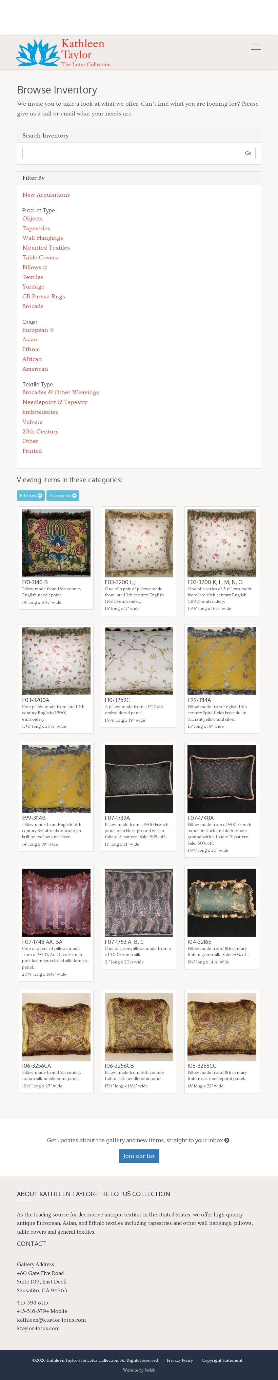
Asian (30, 339)
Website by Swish (139, 1370)
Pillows (31, 267)
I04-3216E (199, 941)
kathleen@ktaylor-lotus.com (51, 1320)
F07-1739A (117, 817)
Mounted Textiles (46, 247)
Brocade (33, 306)
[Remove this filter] (45, 267)
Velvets (32, 421)
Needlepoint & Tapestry (54, 402)
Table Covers (40, 257)
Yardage (33, 286)
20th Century (40, 431)
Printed (32, 450)
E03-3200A (35, 700)
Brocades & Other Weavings (60, 392)
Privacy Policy (180, 1360)
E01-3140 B (35, 582)
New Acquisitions (46, 194)
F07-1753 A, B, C (124, 941)
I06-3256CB (119, 1065)
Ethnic (31, 349)
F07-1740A (200, 817)
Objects (32, 218)
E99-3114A (199, 700)
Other (30, 441)
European (35, 330)
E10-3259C (117, 700)
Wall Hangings (42, 237)
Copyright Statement (222, 1360)
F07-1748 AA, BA (42, 941)
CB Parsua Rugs (43, 296)
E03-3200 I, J (120, 582)
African (32, 359)
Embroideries (40, 412)
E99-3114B (34, 817)
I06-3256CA (36, 1065)
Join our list (139, 1156)
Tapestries (36, 228)
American (35, 369)
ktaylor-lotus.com (38, 1328)
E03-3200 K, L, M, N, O (215, 582)
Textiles (32, 277)
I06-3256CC (201, 1065)
